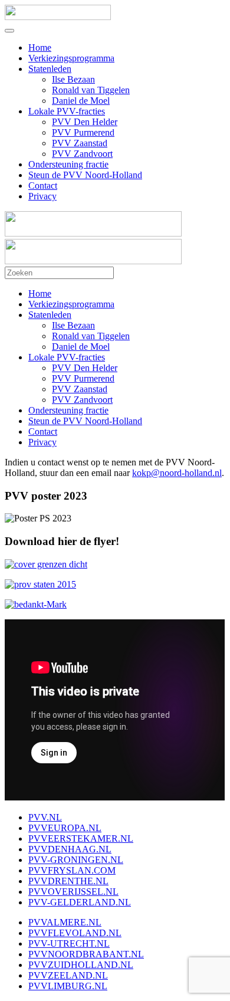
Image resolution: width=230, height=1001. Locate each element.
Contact (42, 185)
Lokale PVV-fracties (66, 111)
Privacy (42, 196)
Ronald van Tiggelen (91, 90)
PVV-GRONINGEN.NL (75, 860)
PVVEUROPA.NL (64, 828)
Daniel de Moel (81, 101)
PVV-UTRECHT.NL (69, 943)
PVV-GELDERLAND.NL (79, 902)
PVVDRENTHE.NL (68, 881)
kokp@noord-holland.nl (177, 473)
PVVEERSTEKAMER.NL (80, 838)
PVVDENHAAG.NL (69, 849)
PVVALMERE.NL (64, 922)
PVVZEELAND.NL (68, 975)
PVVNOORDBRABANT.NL (86, 954)
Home (39, 47)
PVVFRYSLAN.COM (72, 870)
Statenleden (49, 69)
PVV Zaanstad (79, 143)
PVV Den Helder (84, 122)
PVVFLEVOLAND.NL (74, 933)
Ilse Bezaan (73, 79)
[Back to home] (58, 17)
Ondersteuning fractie (68, 164)
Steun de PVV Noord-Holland (85, 175)
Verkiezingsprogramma (71, 58)
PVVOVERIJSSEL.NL (73, 892)
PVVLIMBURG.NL (67, 986)
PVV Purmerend (83, 132)
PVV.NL (45, 817)
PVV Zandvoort (82, 154)
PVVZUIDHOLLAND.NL (80, 965)
